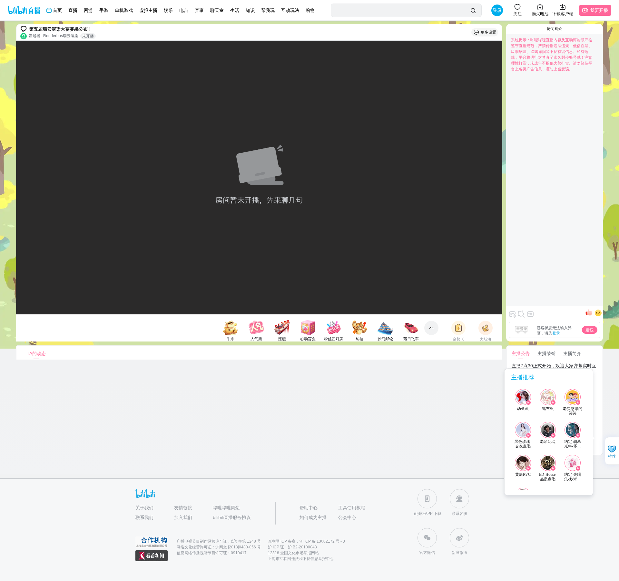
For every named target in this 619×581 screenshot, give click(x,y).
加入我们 (183, 517)
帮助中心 (309, 507)
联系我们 (144, 517)
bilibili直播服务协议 (232, 517)
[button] (611, 452)
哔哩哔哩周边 (226, 507)
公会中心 (347, 517)
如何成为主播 (313, 517)
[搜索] (473, 10)
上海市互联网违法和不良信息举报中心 (301, 558)
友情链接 (183, 507)
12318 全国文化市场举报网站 (293, 553)
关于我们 (144, 507)
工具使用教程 (351, 507)
